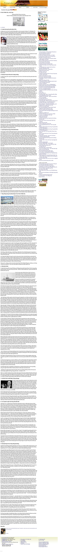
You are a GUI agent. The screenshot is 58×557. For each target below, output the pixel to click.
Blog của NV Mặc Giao (42, 545)
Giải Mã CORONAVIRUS (43, 142)
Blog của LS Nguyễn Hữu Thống (44, 543)
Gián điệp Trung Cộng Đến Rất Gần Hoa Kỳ (47, 86)
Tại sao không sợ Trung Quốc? (44, 62)
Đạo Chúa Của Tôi (42, 93)
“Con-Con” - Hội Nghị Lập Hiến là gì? (45, 114)
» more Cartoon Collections (41, 21)
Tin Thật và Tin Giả (42, 72)
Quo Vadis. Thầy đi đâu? (43, 169)
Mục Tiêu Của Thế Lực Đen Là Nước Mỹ (46, 102)
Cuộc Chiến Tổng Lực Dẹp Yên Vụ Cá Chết (47, 55)
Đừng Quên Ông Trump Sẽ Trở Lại (45, 99)
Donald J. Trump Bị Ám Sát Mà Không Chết (47, 87)
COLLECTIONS (12, 7)
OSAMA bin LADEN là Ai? (44, 112)
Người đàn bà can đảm (43, 122)
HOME (4, 7)
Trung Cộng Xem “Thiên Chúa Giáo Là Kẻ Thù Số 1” (48, 100)
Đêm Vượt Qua (42, 176)
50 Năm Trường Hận (43, 83)
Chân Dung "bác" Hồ (5, 538)
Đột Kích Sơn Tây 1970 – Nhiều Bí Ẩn (45, 69)
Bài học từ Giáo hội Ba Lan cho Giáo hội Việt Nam (48, 60)
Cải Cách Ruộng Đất (5, 537)
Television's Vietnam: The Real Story (7, 544)
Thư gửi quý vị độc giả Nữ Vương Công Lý (46, 165)
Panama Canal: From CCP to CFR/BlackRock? (47, 84)
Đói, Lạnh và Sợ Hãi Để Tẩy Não (45, 88)
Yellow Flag (41, 92)
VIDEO (20, 7)
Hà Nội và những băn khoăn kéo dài (45, 174)
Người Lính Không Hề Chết (44, 80)
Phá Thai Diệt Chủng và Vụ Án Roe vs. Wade (47, 113)
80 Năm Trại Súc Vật (43, 71)
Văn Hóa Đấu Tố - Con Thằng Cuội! (45, 175)
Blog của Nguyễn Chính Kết (43, 546)
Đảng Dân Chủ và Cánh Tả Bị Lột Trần (46, 105)
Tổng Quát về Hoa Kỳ (43, 117)
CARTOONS (35, 7)
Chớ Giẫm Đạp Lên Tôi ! (43, 98)
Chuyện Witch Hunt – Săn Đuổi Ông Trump (47, 101)
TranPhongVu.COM (42, 539)
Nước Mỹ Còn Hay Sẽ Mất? (44, 106)
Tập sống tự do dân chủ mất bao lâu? (45, 63)
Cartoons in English (43, 7)
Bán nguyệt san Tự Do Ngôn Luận (26, 539)
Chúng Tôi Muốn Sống (5, 542)
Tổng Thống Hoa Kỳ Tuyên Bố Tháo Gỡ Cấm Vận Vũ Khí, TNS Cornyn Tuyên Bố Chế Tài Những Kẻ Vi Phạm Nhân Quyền (48, 156)
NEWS (27, 7)
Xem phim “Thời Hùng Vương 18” (45, 76)
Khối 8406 (22, 543)
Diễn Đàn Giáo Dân (24, 542)
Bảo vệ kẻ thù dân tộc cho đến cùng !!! (46, 150)
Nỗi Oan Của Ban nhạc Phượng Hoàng (46, 109)
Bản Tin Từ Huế (41, 540)
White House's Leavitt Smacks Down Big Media (47, 85)
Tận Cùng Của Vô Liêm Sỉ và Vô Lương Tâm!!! (47, 56)
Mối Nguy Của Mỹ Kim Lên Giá (44, 57)
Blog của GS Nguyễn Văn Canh (43, 541)
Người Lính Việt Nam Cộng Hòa (6, 541)
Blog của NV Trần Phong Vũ (43, 544)
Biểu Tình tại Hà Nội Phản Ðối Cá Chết (46, 160)
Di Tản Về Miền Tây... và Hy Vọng (45, 123)
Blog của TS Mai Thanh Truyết (43, 542)
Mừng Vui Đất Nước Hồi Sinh (44, 54)
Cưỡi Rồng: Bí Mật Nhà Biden (44, 136)
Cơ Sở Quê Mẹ (23, 540)
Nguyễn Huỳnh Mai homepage (25, 543)
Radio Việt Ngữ (23, 541)
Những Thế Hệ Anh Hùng (44, 70)
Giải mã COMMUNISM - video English (46, 143)
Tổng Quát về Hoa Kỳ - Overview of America (47, 135)
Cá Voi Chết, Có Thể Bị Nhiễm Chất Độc (46, 151)
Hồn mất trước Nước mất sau (44, 61)
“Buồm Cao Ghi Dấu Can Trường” (45, 75)
